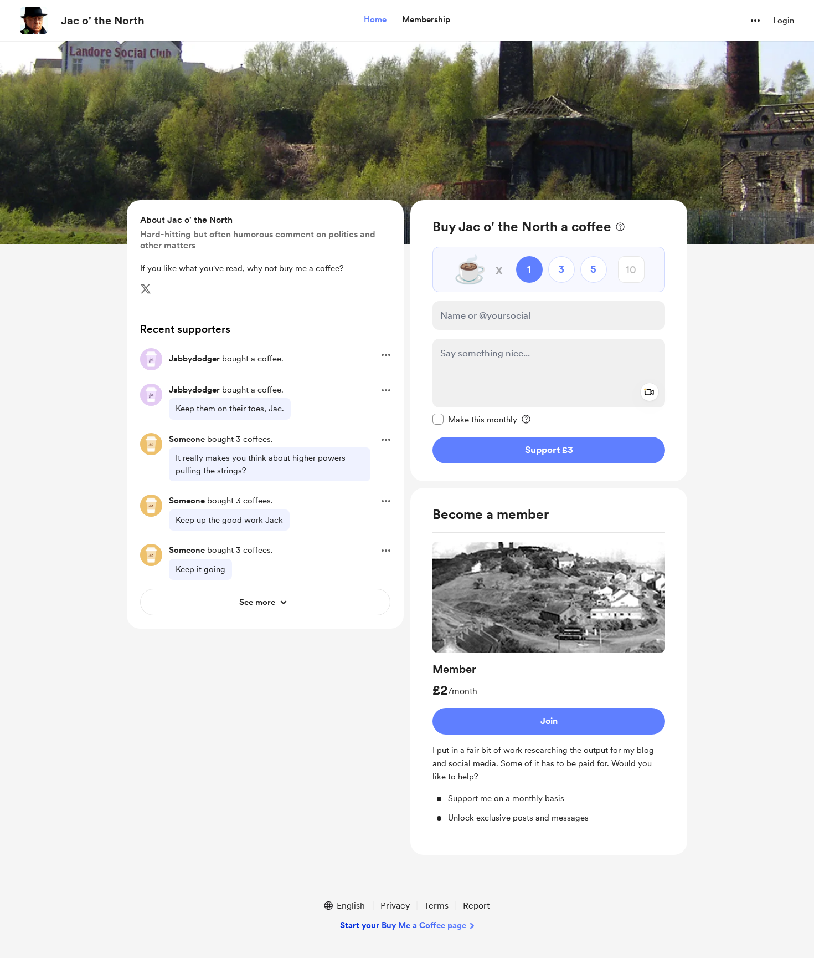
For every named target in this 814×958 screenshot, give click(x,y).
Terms (436, 905)
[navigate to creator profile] (34, 20)
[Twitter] (145, 288)
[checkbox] (474, 419)
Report (476, 905)
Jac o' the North (103, 20)
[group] (548, 683)
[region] (548, 340)
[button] (375, 20)
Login (783, 21)
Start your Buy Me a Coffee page (403, 925)
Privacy (395, 905)
